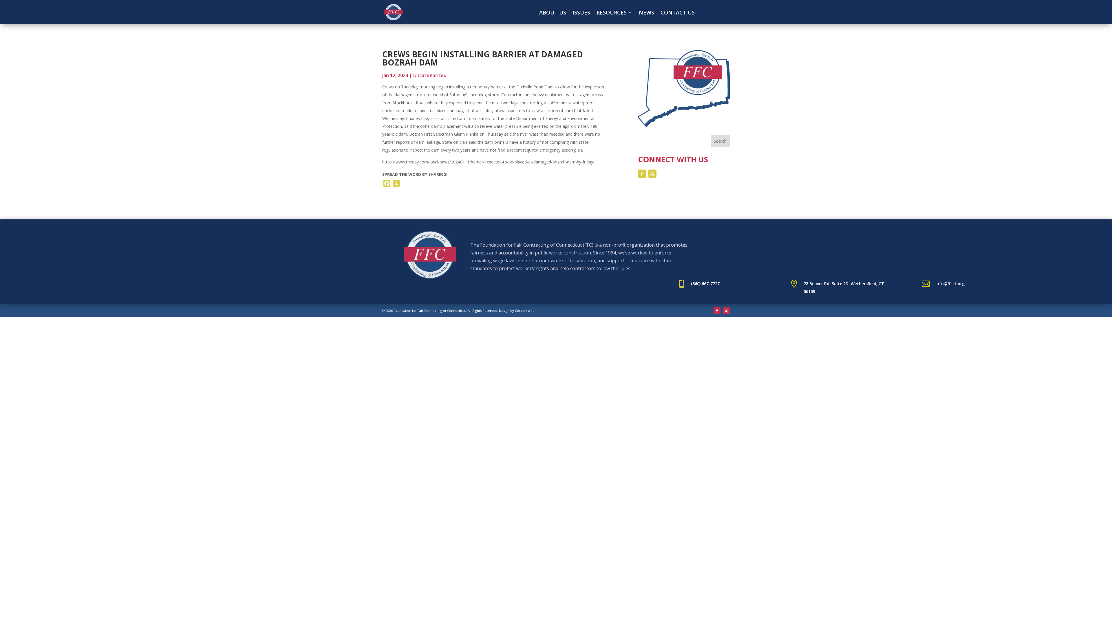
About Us (552, 13)
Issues (581, 13)
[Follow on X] (652, 174)
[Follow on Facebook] (642, 174)
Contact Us (678, 13)
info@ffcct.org (950, 283)
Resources (612, 13)
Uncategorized (430, 75)
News (646, 13)
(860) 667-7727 (705, 283)
